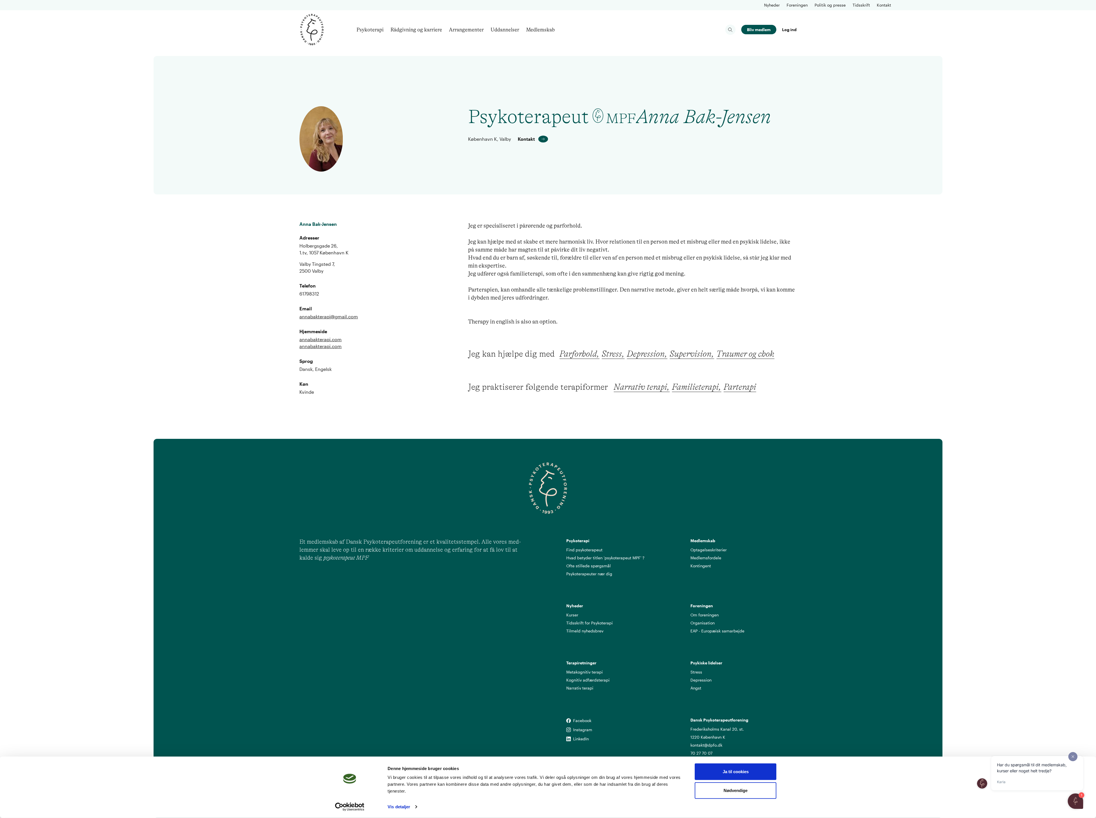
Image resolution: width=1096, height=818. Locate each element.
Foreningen (797, 5)
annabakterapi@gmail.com (328, 316)
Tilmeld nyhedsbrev (584, 630)
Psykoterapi (370, 30)
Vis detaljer (399, 806)
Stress (696, 672)
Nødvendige (736, 790)
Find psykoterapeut (584, 549)
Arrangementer (466, 30)
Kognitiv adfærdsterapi (588, 680)
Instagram (568, 730)
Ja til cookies (736, 771)
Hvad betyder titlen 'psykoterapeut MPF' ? (605, 557)
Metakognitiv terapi (584, 672)
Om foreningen (704, 614)
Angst (695, 688)
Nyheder (772, 5)
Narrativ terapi (579, 688)
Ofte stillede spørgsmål (588, 565)
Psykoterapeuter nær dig (589, 573)
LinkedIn (568, 739)
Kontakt (884, 5)
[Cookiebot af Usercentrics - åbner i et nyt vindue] (350, 807)
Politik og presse (830, 5)
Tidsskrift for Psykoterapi (589, 622)
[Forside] (312, 29)
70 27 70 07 (701, 753)
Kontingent (700, 565)
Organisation (702, 622)
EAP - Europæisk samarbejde (717, 630)
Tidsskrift (861, 5)
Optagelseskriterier (708, 549)
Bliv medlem (759, 29)
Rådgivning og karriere (416, 30)
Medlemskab (540, 30)
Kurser (572, 614)
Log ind (789, 29)
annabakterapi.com (320, 339)
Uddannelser (505, 30)
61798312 (309, 293)
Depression (701, 680)
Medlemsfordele (705, 557)
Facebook (568, 721)
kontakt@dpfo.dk (706, 745)
